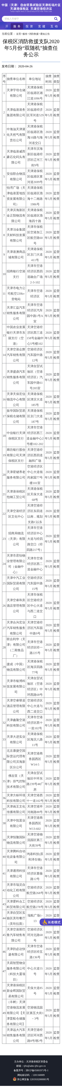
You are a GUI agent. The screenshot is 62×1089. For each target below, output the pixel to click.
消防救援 (34, 34)
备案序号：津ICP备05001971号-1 (31, 1070)
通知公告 (45, 34)
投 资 (29, 26)
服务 (25, 34)
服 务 (16, 26)
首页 (18, 34)
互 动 (54, 26)
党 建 (41, 26)
